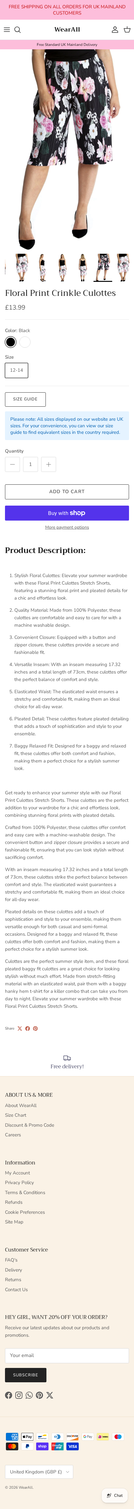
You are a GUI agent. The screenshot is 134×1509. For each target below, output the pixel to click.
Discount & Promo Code (29, 1125)
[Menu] (7, 30)
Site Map (14, 1222)
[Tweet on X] (19, 1028)
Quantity (14, 451)
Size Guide (25, 399)
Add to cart (67, 491)
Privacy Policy (19, 1182)
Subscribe (25, 1375)
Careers (13, 1135)
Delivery (13, 1270)
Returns (13, 1279)
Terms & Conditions (25, 1192)
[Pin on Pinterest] (35, 1028)
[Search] (20, 30)
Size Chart (15, 1115)
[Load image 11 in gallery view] (67, 150)
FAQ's (11, 1260)
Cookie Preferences (25, 1212)
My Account (17, 1173)
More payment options (67, 527)
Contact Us (16, 1289)
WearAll (26, 1487)
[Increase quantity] (48, 464)
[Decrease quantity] (12, 464)
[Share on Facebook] (27, 1028)
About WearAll (20, 1105)
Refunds (13, 1202)
